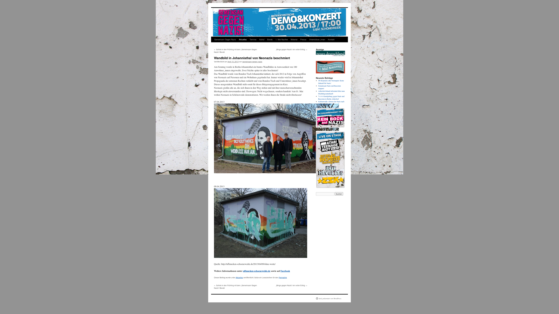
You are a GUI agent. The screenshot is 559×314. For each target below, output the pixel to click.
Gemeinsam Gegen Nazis (225, 39)
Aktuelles (243, 39)
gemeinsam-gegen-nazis (252, 61)
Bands (270, 39)
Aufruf (261, 39)
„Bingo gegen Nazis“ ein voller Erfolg (291, 49)
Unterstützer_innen (317, 39)
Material (294, 39)
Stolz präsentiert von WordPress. (330, 298)
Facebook (285, 271)
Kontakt (331, 39)
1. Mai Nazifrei (282, 39)
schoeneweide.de (262, 271)
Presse (303, 39)
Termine (253, 39)
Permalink (283, 277)
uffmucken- (248, 271)
